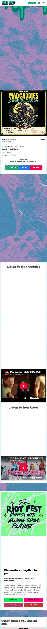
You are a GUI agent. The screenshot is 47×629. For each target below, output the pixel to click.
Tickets (32, 3)
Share (36, 167)
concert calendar (16, 585)
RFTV (13, 604)
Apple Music (33, 599)
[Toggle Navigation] (44, 3)
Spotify (13, 599)
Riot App (33, 604)
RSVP (24, 167)
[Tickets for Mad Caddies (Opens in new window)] (23, 113)
